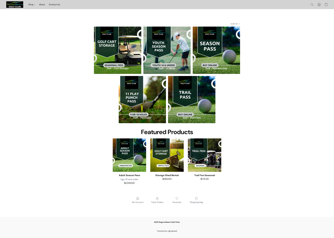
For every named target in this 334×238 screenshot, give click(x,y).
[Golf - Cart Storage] (117, 45)
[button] (14, 4)
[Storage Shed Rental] (167, 155)
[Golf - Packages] (142, 94)
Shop (31, 4)
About (42, 4)
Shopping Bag (196, 202)
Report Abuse (167, 226)
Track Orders (157, 202)
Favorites (176, 202)
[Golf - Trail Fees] (191, 94)
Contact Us (54, 4)
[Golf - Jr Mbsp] (167, 45)
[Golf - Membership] (216, 45)
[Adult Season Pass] (129, 155)
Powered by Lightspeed (167, 231)
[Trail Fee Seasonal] (204, 155)
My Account (137, 202)
